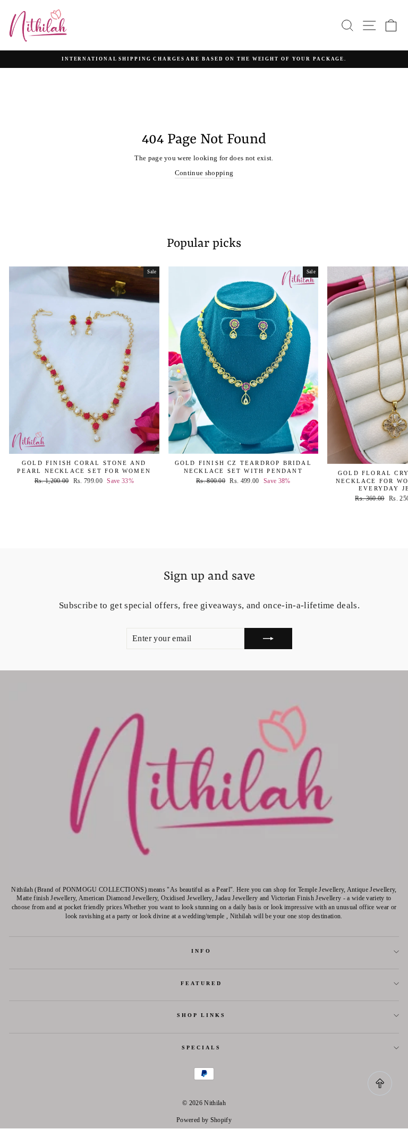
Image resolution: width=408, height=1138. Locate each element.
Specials (202, 1047)
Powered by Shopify (204, 1120)
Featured (202, 983)
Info (201, 951)
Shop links (201, 1015)
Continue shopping (204, 173)
